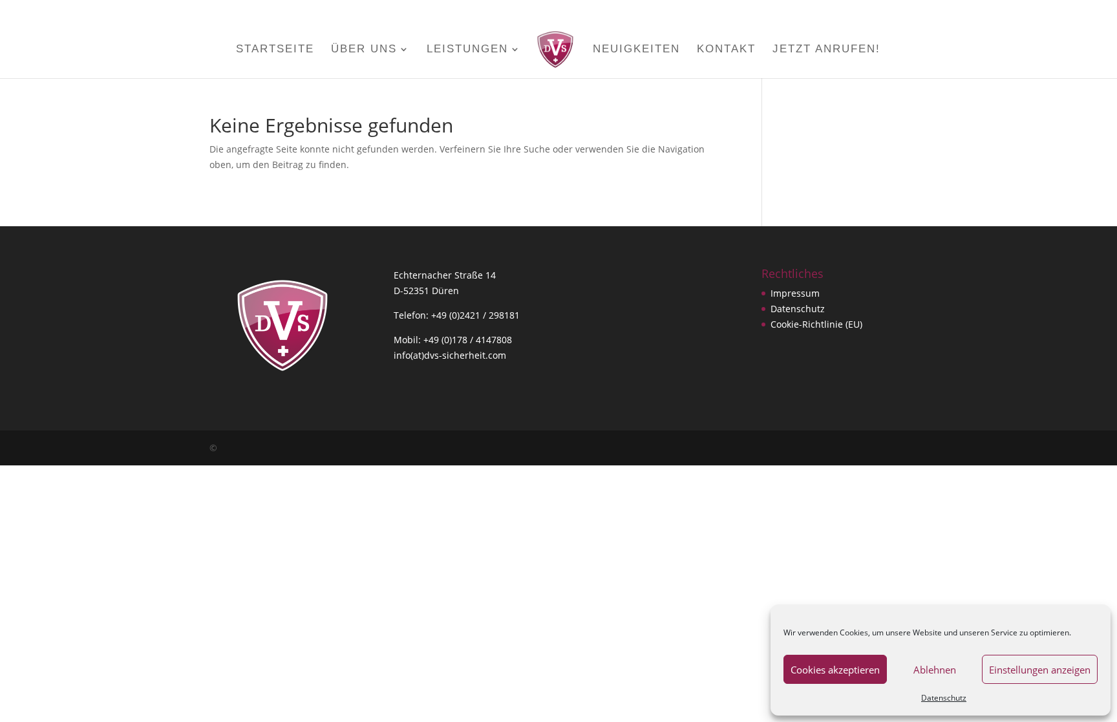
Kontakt (726, 50)
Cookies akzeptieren (835, 669)
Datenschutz (943, 697)
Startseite (275, 50)
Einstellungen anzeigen (1039, 669)
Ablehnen (934, 669)
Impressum (795, 293)
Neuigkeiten (636, 50)
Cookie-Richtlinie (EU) (816, 324)
